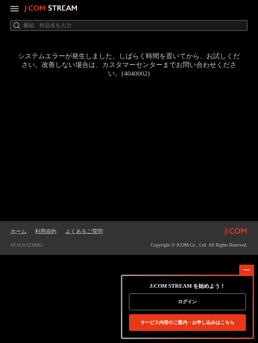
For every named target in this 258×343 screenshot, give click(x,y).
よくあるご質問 (84, 231)
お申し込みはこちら (187, 322)
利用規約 (45, 231)
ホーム (18, 231)
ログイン (187, 301)
